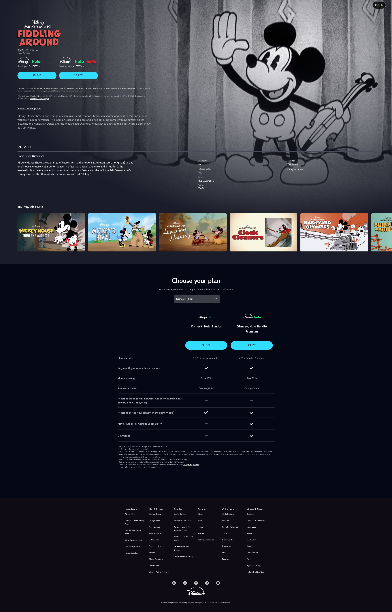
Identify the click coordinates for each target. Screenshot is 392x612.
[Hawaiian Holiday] (193, 232)
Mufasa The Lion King (255, 572)
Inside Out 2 (251, 527)
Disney (200, 514)
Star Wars (201, 533)
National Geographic (206, 540)
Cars (248, 559)
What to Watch (155, 533)
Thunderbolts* (252, 553)
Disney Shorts (227, 540)
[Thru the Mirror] (51, 232)
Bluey (249, 546)
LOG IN (379, 5)
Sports (224, 533)
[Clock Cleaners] (263, 232)
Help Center (154, 540)
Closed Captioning (156, 559)
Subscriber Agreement (133, 540)
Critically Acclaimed (230, 527)
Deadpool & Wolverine (255, 520)
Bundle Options (179, 514)
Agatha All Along (253, 565)
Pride (224, 553)
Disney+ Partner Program (159, 572)
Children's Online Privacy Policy (134, 522)
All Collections (228, 514)
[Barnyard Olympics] (334, 232)
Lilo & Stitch (251, 540)
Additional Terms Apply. (39, 99)
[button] (159, 509)
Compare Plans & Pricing (183, 556)
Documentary (227, 546)
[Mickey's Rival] (122, 232)
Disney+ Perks (154, 520)
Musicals (225, 520)
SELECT (37, 75)
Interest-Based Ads (132, 553)
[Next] (386, 232)
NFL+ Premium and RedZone (181, 548)
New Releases (154, 527)
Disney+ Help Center (191, 465)
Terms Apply (123, 446)
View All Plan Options (29, 108)
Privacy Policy (130, 514)
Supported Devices (156, 546)
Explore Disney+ (155, 514)
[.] (174, 583)
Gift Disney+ (154, 565)
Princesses (226, 559)
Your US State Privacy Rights (133, 532)
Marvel (200, 527)
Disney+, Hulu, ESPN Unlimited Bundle (181, 528)
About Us (152, 553)
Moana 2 (250, 533)
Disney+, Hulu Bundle (181, 520)
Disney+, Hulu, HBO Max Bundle (183, 538)
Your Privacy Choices (132, 546)
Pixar (200, 520)
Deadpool (250, 514)
